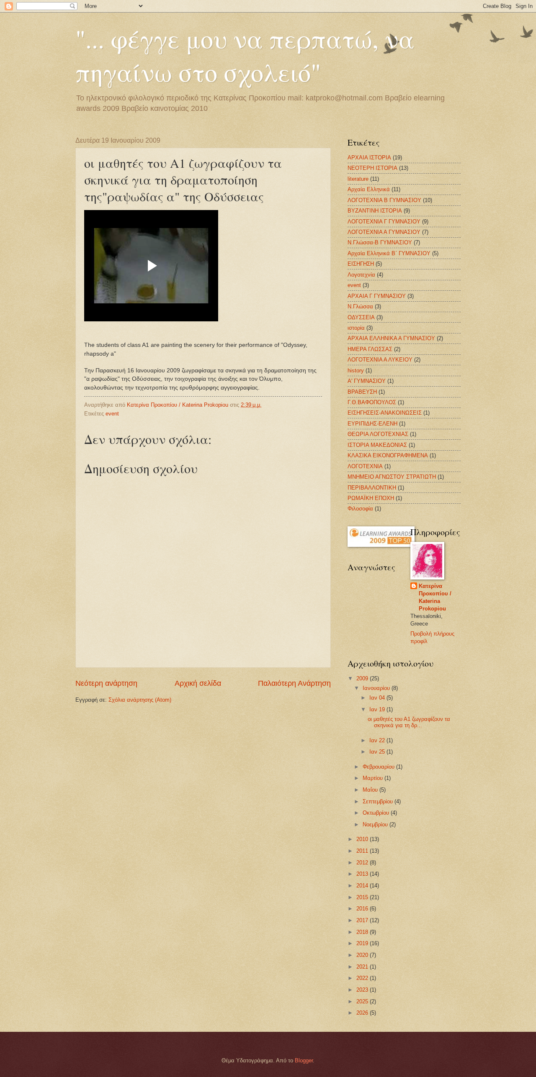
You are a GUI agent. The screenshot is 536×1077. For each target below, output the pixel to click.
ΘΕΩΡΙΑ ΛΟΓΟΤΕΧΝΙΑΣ (378, 434)
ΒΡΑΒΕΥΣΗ (362, 392)
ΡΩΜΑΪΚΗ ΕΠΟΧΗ (371, 498)
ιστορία (356, 328)
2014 (363, 885)
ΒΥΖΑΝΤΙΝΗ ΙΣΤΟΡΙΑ (375, 211)
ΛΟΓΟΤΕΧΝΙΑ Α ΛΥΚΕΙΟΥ (380, 359)
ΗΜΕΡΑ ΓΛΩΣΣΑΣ (370, 349)
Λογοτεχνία (361, 275)
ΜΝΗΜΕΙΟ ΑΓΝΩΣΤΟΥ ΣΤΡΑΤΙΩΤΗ (392, 477)
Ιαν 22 (378, 740)
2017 (363, 920)
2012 (363, 862)
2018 (363, 932)
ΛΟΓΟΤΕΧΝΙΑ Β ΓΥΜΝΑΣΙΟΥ (384, 200)
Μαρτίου (373, 778)
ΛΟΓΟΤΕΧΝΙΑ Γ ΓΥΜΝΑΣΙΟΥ (384, 221)
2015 (363, 897)
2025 (363, 1001)
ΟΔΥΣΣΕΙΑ (361, 317)
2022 (363, 978)
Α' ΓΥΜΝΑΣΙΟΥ (367, 381)
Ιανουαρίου (377, 688)
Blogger (304, 1060)
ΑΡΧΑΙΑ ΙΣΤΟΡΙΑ (369, 157)
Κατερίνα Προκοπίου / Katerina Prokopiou (435, 597)
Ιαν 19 (378, 709)
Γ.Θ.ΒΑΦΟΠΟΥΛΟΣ (372, 402)
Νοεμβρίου (376, 824)
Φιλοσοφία (360, 508)
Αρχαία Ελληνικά (369, 189)
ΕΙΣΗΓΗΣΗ (361, 264)
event (112, 413)
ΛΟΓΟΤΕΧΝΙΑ (365, 466)
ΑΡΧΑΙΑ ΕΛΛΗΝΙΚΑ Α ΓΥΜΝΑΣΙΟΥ (391, 338)
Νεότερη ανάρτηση (106, 683)
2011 (363, 851)
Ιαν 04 (378, 698)
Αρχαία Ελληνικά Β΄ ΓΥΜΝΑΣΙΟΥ (389, 253)
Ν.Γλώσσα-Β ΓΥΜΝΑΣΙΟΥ (380, 242)
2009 (363, 678)
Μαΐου (371, 790)
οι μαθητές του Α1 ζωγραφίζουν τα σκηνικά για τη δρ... (409, 722)
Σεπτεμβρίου (378, 801)
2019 (363, 943)
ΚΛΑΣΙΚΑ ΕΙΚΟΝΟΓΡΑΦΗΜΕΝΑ (388, 455)
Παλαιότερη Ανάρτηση (294, 683)
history (356, 370)
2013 (363, 874)
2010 (363, 839)
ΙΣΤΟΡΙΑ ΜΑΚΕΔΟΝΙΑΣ (377, 445)
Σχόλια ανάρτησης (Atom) (139, 700)
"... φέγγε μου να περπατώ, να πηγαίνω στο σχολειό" (245, 55)
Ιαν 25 (378, 752)
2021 (363, 967)
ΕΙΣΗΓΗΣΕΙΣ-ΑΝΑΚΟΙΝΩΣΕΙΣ (385, 413)
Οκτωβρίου (377, 813)
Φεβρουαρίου (379, 767)
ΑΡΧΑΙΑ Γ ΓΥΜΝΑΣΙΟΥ (377, 296)
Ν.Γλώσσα (360, 306)
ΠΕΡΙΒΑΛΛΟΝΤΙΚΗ (372, 488)
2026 (363, 1013)
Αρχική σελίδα (198, 683)
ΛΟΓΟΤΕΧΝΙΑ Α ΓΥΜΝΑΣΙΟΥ (384, 232)
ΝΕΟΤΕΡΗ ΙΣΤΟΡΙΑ (372, 168)
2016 (363, 908)
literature (358, 179)
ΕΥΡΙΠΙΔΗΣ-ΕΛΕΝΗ (372, 424)
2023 (363, 990)
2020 (363, 955)
